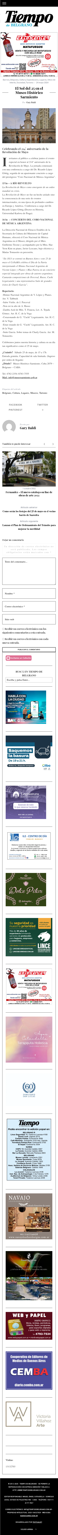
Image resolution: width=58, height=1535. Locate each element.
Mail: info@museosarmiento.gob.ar (19, 377)
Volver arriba (27, 1529)
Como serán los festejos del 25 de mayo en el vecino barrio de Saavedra (29, 511)
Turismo (29, 83)
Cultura (22, 80)
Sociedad (21, 83)
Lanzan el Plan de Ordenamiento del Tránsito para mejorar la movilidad (29, 525)
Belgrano (14, 80)
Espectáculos (33, 80)
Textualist (37, 1522)
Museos (34, 392)
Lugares (43, 80)
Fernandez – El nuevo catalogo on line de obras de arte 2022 (29, 494)
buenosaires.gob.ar (29, 1516)
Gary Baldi (31, 102)
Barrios (6, 80)
